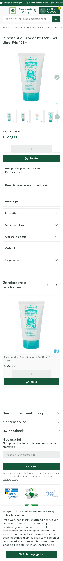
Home (6, 27)
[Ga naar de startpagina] (21, 10)
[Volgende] (57, 77)
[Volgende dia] (56, 285)
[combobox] (27, 19)
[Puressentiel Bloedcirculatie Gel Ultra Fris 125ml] (31, 325)
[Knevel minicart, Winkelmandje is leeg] (43, 11)
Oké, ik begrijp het (31, 554)
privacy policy (10, 479)
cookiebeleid (46, 545)
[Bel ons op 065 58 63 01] (35, 10)
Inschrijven (31, 466)
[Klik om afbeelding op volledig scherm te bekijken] (31, 77)
